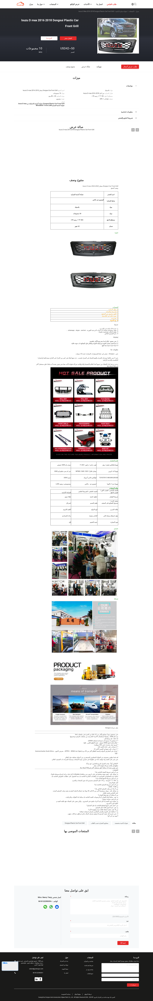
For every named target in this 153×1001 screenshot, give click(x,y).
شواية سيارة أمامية (121, 11)
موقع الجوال (77, 994)
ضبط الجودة (65, 969)
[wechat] (45, 907)
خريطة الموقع (88, 994)
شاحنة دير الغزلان (88, 961)
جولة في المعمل (64, 965)
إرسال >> (133, 985)
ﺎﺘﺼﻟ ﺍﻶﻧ (123, 943)
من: (127, 921)
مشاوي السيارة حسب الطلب (99, 823)
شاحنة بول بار (89, 969)
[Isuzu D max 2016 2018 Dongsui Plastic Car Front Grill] (118, 36)
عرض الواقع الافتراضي (75, 5)
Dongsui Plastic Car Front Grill (74, 823)
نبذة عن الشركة (64, 961)
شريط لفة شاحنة (88, 965)
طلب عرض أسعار (130, 66)
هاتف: (127, 931)
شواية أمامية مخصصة (121, 823)
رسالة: (126, 896)
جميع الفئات (90, 973)
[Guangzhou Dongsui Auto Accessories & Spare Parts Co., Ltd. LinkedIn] (36, 979)
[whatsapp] (51, 907)
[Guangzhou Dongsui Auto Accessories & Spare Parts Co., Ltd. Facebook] (40, 979)
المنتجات (131, 11)
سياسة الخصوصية (65, 994)
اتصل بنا (66, 973)
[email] (57, 907)
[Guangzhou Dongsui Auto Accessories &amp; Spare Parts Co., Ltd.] (20, 4)
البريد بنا (49, 38)
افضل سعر (68, 38)
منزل (137, 11)
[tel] (41, 907)
